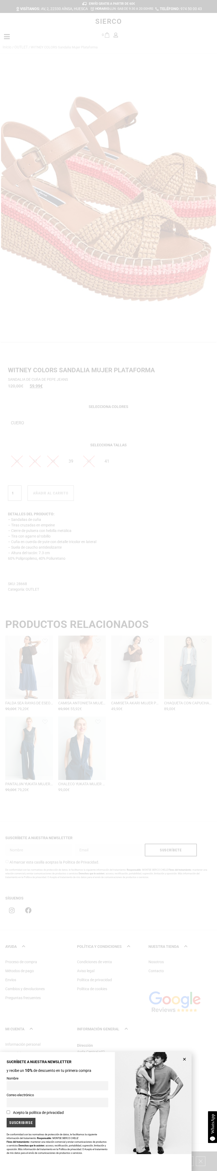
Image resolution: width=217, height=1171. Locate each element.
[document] (108, 585)
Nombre (13, 1078)
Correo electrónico (20, 1095)
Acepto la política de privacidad (38, 1112)
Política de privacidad (70, 1149)
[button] (184, 1059)
